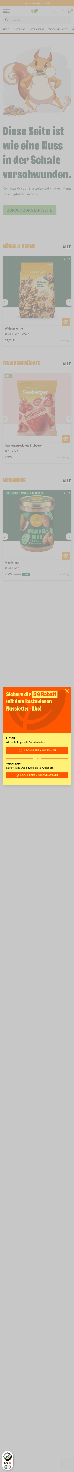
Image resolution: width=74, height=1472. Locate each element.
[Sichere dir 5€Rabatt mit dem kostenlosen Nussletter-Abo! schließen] (67, 691)
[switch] (7, 1467)
